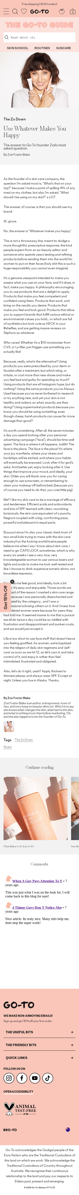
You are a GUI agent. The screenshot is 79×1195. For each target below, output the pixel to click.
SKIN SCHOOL (17, 48)
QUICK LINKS (16, 1058)
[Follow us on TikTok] (48, 1078)
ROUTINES (42, 48)
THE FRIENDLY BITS (21, 1045)
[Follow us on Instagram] (9, 1078)
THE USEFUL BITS (19, 1032)
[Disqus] (39, 928)
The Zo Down (15, 119)
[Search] (15, 11)
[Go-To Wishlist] (24, 11)
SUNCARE (63, 48)
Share (8, 747)
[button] (5, 597)
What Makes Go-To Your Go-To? (19, 846)
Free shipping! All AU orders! (39, 4)
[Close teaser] (12, 581)
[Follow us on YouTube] (35, 1078)
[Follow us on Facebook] (22, 1078)
